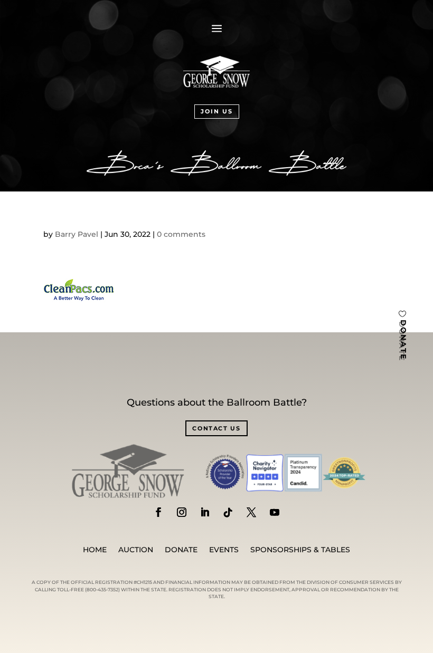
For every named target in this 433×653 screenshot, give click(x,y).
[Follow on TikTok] (228, 512)
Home (95, 550)
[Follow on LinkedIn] (204, 512)
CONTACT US (216, 428)
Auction (135, 550)
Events (224, 550)
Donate (181, 550)
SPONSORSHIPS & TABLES (300, 550)
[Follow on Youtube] (274, 512)
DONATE (403, 340)
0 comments (181, 234)
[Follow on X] (251, 512)
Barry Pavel (76, 234)
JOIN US (217, 111)
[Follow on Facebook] (158, 512)
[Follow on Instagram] (181, 512)
